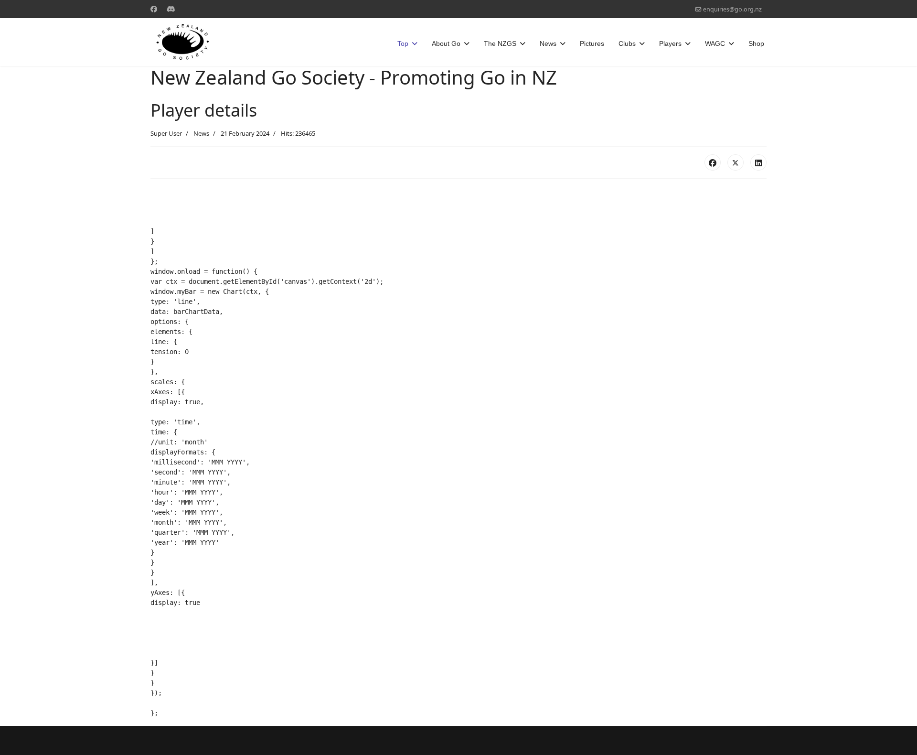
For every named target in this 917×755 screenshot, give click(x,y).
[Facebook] (153, 8)
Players (670, 43)
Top (402, 43)
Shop (756, 43)
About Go (446, 43)
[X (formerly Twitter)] (735, 162)
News (548, 43)
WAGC (715, 43)
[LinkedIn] (758, 162)
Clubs (627, 43)
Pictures (592, 43)
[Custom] (171, 8)
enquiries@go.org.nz (732, 9)
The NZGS (500, 43)
